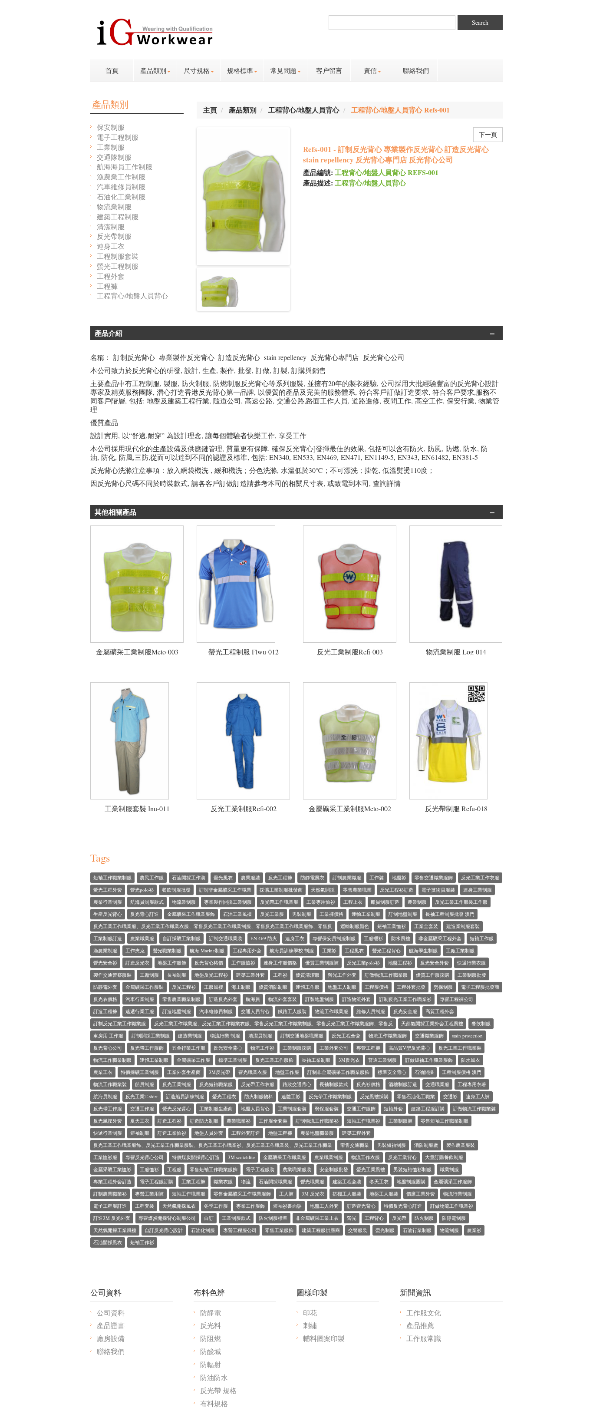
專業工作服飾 (250, 1205)
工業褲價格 (331, 914)
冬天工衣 (379, 1181)
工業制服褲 (400, 1120)
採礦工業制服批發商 (281, 889)
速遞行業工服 (139, 1011)
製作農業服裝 (460, 1145)
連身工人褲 (478, 1096)
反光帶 (399, 1218)
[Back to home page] (154, 29)
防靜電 (210, 1312)
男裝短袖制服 (391, 1145)
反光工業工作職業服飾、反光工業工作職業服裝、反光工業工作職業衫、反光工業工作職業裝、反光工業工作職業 (212, 1145)
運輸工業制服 (366, 914)
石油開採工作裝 (188, 877)
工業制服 (111, 147)
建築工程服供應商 (321, 1230)
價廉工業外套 (420, 1193)
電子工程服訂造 (110, 1205)
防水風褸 (400, 938)
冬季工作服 (216, 1205)
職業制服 (449, 1169)
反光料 (210, 1325)
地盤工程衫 (400, 962)
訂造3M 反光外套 (111, 1218)
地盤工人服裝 (383, 1193)
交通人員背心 (255, 1011)
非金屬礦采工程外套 (439, 938)
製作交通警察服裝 (112, 974)
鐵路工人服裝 (292, 1011)
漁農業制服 (105, 950)
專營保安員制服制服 (334, 938)
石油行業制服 (417, 1230)
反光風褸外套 (107, 1120)
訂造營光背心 (361, 1205)
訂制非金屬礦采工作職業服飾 (338, 1072)
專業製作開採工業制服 (228, 901)
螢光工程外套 (107, 889)
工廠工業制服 (460, 950)
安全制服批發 (334, 1169)
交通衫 (450, 1096)
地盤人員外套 (208, 1133)
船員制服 (144, 1084)
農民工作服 (152, 877)
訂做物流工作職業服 (386, 974)
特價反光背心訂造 (403, 1205)
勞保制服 (443, 987)
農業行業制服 (107, 901)
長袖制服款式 (334, 1084)
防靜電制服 (454, 1218)
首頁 (112, 70)
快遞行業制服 (107, 1133)
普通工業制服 (382, 1060)
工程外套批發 (411, 987)
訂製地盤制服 (319, 999)
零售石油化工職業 (416, 1096)
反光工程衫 (184, 987)
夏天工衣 (139, 1120)
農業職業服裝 (297, 1169)
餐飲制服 (481, 1023)
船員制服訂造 (385, 901)
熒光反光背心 (176, 1108)
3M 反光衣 (313, 1193)
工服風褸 (213, 987)
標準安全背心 (392, 1072)
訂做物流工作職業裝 (474, 1108)
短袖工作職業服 (188, 1193)
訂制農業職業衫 (110, 1193)
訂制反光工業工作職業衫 (405, 999)
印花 (310, 1312)
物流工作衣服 (365, 1157)
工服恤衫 (149, 1169)
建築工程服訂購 (428, 1108)
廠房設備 (111, 1338)
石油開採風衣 (107, 1242)
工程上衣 (352, 901)
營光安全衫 (105, 962)
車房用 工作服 (108, 1035)
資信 (370, 70)
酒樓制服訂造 (403, 1084)
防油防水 (214, 1377)
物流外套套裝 (282, 999)
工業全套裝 (426, 926)
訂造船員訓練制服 (185, 1096)
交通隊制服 (114, 157)
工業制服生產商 (216, 1108)
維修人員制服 (370, 1011)
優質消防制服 (273, 987)
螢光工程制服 (117, 266)
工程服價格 (377, 987)
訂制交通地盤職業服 (301, 1035)
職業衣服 (223, 1181)
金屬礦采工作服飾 (453, 1181)
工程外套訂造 (245, 1133)
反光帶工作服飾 (147, 1047)
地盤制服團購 (411, 1181)
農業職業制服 (328, 1157)
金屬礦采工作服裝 (144, 987)
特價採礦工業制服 (140, 1072)
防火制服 (424, 1218)
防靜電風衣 (312, 877)
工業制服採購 (297, 1047)
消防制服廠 (426, 1145)
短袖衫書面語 (287, 1205)
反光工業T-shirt (141, 1096)
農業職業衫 (238, 1120)
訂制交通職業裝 (225, 938)
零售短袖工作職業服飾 (213, 1169)
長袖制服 (176, 974)
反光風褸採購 (374, 1096)
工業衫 (329, 950)
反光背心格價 (208, 962)
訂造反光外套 (223, 999)
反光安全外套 (434, 962)
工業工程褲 (193, 1181)
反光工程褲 (280, 877)
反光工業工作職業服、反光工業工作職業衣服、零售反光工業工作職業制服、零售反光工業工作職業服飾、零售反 (212, 926)
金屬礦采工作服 (193, 1060)
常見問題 (283, 70)
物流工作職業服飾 (388, 1035)
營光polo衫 (142, 889)
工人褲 (286, 1193)
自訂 (209, 1218)
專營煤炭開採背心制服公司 (167, 1218)
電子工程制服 (117, 137)
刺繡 (310, 1325)
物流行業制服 (457, 1193)
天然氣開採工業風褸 (114, 1230)
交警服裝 (357, 1230)
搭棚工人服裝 (347, 1193)
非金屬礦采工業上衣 (317, 1218)
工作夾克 (135, 950)
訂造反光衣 (137, 962)
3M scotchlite (241, 1157)
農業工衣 (102, 1072)
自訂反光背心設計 (164, 1230)
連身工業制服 (477, 889)
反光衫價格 (368, 1084)
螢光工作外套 (342, 974)
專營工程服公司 (240, 1230)
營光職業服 (312, 1181)
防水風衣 (470, 1060)
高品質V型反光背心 (409, 1047)
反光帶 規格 (218, 1390)
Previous (185, 289)
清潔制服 (111, 226)
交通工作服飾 (361, 1108)
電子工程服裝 (260, 1169)
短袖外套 (393, 1108)
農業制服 (417, 901)
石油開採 (424, 1072)
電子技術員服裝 (438, 889)
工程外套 (111, 276)
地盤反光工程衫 (211, 974)
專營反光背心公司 (144, 1157)
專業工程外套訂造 (112, 1181)
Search (480, 22)
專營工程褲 (368, 1047)
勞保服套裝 (327, 1108)
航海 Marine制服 (207, 950)
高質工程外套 (439, 1011)
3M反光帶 (219, 1072)
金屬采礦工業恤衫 (112, 1169)
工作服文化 (423, 1312)
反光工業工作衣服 (480, 877)
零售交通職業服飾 (434, 877)
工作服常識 (423, 1338)
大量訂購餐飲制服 (444, 1157)
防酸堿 (210, 1351)
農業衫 (474, 1230)
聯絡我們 (416, 70)
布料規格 (214, 1403)
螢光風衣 (223, 877)
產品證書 (111, 1325)
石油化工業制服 (121, 196)
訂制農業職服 (347, 877)
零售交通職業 (354, 1145)
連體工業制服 (154, 1060)
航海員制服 (105, 1096)
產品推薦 (420, 1325)
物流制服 (449, 1230)
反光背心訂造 (144, 914)
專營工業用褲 (149, 1193)
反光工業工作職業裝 (459, 1047)
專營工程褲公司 (456, 999)
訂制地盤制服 (403, 914)
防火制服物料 (258, 1096)
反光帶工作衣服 (257, 1084)
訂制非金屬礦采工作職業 (225, 889)
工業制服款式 (236, 1218)
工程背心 (374, 1218)
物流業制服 (114, 206)
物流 (245, 1181)
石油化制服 (203, 1230)
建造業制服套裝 (463, 926)
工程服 (174, 1169)
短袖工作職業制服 (112, 877)
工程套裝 (144, 1205)
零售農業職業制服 (181, 999)
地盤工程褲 (280, 1133)
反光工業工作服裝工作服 (461, 901)
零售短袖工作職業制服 (444, 1120)
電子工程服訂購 (156, 1181)
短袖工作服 (482, 938)
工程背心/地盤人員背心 (132, 295)
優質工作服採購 (432, 974)
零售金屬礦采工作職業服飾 (242, 1193)
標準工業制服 (232, 1060)
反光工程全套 (346, 1035)
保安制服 (111, 127)
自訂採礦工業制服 (181, 938)
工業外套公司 (334, 1047)
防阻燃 (210, 1338)
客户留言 (329, 70)
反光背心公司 (107, 1047)
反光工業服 (272, 914)
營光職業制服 (167, 950)
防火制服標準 (273, 1218)
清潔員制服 (260, 1035)
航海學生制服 (423, 950)
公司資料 (111, 1312)
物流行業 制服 (225, 1035)
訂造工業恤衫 (172, 1133)
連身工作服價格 (280, 962)
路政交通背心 (297, 1084)
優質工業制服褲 (322, 962)
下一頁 (488, 134)
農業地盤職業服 (317, 1133)
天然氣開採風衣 (179, 1205)
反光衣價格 (105, 999)
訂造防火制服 (204, 1120)
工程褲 (107, 286)
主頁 (210, 110)
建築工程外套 (356, 1133)
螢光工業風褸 (370, 1169)
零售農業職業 (357, 889)
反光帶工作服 (107, 1108)
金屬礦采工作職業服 (284, 1157)
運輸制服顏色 (354, 926)
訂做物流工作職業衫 (451, 1205)
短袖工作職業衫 (363, 1120)
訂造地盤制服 (176, 1011)
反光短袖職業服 (216, 1084)
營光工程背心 (386, 950)
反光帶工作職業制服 (330, 1096)
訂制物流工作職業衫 (317, 1120)
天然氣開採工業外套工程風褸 (432, 1023)
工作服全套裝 (273, 1120)
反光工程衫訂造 (396, 889)
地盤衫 (399, 877)
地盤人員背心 (255, 1108)
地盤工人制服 (342, 987)
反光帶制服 (114, 236)
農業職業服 (142, 938)
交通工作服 (142, 1108)
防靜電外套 (105, 987)
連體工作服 (308, 987)
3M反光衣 (349, 1060)
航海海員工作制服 (124, 166)
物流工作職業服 (331, 1011)
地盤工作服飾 (172, 962)
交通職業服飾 (429, 1035)
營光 (351, 1218)
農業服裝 (250, 877)
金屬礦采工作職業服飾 (191, 914)
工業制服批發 (472, 974)
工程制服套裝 (117, 256)
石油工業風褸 (237, 914)
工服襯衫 (373, 938)
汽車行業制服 (139, 999)
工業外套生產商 (184, 1072)
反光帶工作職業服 (279, 901)
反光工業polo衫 (363, 962)
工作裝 (376, 877)
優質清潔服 (308, 974)
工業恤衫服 (105, 1157)
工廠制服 (149, 974)
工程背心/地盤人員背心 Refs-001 (400, 110)
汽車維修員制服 (121, 186)
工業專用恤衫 (320, 901)
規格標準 (240, 70)
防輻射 (210, 1364)
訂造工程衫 (169, 1120)
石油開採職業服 (275, 1181)
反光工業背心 (402, 1157)
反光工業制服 (176, 1084)
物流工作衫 (262, 1047)
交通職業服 (437, 1084)
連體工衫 (290, 1096)
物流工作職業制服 (112, 1060)
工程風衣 (354, 950)
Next (301, 289)
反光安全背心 (228, 1047)
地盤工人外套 (324, 1205)
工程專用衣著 (472, 1084)
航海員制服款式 (147, 901)
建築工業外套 (250, 974)
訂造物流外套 (356, 999)
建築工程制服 (117, 216)
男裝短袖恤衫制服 (412, 1169)
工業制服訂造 (107, 938)
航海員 (253, 999)
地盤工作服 (287, 1072)
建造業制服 (190, 1035)
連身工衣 (111, 246)
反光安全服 (405, 1011)
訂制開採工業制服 (151, 1035)
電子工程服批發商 (480, 987)
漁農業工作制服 (121, 176)
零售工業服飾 (279, 1230)
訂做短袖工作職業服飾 (429, 1060)
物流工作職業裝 (110, 1084)
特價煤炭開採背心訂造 (196, 1157)
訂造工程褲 (105, 1011)
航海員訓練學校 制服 (292, 950)
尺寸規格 (197, 70)
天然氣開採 (323, 889)
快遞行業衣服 (471, 962)
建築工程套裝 (347, 1181)
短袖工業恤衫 (391, 926)
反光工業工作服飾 (274, 1060)
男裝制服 (301, 914)
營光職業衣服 (252, 1072)
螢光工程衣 (224, 1096)
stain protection (467, 1035)
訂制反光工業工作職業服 (119, 1023)
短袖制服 (139, 1133)
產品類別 (153, 70)
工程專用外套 (247, 950)
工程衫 (280, 974)
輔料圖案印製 (324, 1338)
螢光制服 (385, 1230)
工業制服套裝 (292, 1108)
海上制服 (240, 987)
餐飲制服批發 (176, 889)
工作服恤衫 (243, 962)
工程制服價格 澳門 (461, 1072)
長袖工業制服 (316, 1060)
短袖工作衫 (142, 1242)
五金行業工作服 (188, 1047)
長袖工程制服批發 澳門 (449, 914)
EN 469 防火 (263, 938)
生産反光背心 (107, 914)
